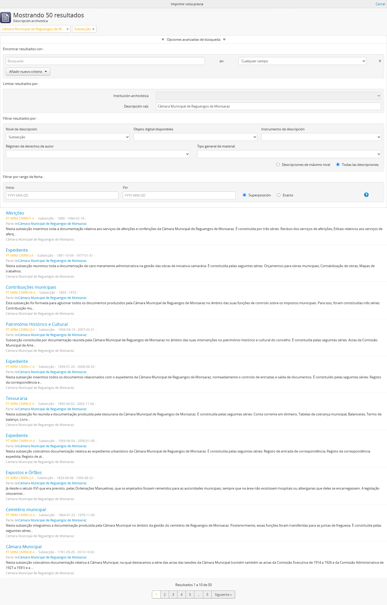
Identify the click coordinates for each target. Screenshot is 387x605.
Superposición (259, 195)
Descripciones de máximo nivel (305, 164)
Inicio (10, 187)
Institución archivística (130, 95)
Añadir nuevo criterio (25, 71)
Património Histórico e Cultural (37, 324)
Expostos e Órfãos (24, 472)
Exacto (287, 195)
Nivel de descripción (21, 129)
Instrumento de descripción (283, 129)
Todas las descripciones (360, 164)
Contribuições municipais (31, 287)
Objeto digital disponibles (153, 129)
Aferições (15, 213)
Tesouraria (16, 398)
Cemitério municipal (26, 509)
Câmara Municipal (24, 547)
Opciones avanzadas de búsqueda (193, 39)
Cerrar (380, 4)
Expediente (17, 250)
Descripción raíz (136, 106)
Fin (125, 187)
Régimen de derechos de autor (30, 146)
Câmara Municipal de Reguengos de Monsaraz (52, 223)
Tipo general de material (216, 146)
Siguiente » (223, 594)
